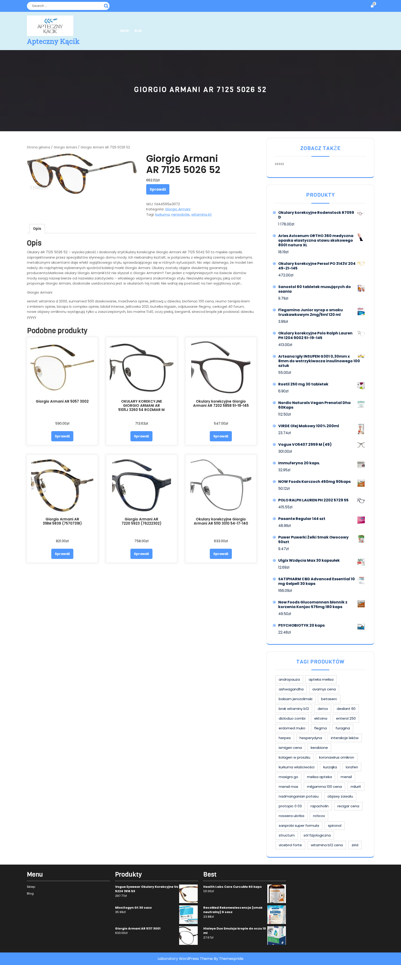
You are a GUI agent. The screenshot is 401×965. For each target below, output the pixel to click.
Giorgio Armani (65, 147)
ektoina (320, 718)
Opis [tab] (37, 228)
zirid (355, 845)
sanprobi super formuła (299, 825)
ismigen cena (290, 747)
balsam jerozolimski (295, 698)
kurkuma (162, 214)
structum (287, 835)
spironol (334, 825)
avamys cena (324, 689)
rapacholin (319, 806)
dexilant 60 (346, 708)
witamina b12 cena (327, 845)
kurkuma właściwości (296, 767)
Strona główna (38, 147)
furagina (343, 728)
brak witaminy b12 (294, 708)
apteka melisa (321, 679)
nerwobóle (180, 214)
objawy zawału (340, 796)
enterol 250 (346, 718)
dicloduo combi (292, 718)
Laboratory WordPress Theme (185, 958)
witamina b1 (201, 214)
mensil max (288, 786)
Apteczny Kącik (53, 41)
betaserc (329, 698)
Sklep (124, 31)
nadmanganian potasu (299, 796)
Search (107, 5)
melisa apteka (319, 776)
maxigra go (288, 776)
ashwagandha (291, 689)
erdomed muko (292, 728)
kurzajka (330, 767)
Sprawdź (158, 189)
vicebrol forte (290, 845)
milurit (356, 786)
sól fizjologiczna (317, 835)
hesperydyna (311, 737)
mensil (346, 776)
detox (323, 708)
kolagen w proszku (294, 757)
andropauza (289, 679)
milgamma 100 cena (324, 786)
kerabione (319, 747)
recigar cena (348, 806)
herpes (285, 737)
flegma (320, 728)
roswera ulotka (291, 815)
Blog (138, 31)
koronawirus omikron (336, 757)
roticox (319, 815)
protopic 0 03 (290, 806)
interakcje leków (345, 737)
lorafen (352, 767)
